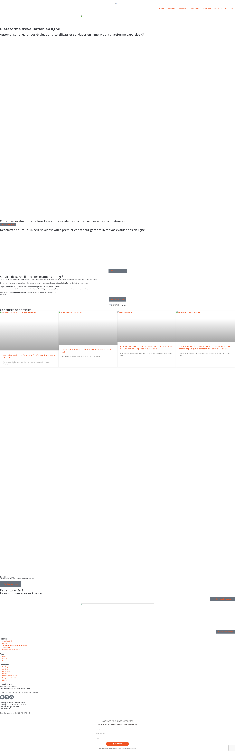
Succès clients (194, 9)
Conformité (5, 708)
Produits (161, 9)
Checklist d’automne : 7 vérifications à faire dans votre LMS (86, 350)
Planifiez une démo (220, 9)
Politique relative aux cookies (13, 704)
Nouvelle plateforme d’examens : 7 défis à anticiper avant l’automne (29, 356)
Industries (171, 9)
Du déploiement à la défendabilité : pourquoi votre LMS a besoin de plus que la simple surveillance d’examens (205, 347)
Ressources (207, 9)
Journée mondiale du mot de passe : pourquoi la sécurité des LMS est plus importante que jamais (146, 347)
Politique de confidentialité (12, 702)
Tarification (182, 9)
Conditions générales (9, 706)
